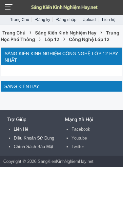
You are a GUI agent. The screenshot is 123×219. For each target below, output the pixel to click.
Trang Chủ (19, 19)
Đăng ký (42, 19)
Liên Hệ (21, 129)
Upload (89, 19)
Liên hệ (108, 19)
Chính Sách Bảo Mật (33, 146)
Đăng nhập (66, 19)
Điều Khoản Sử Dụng (34, 138)
